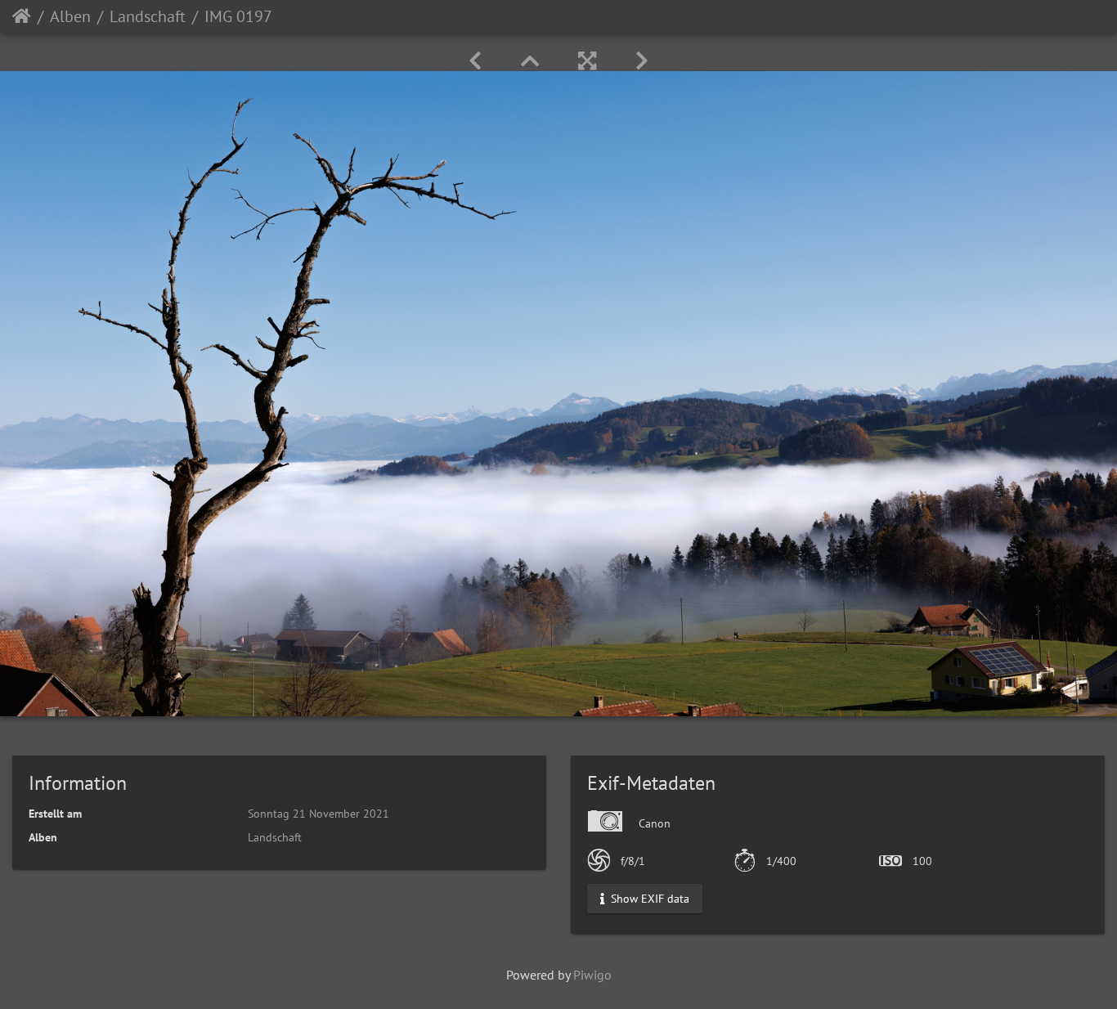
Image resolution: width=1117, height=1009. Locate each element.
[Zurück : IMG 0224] (475, 60)
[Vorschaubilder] (529, 60)
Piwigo (592, 974)
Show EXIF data (648, 897)
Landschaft (148, 16)
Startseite (21, 16)
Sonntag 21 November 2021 (318, 813)
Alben (70, 16)
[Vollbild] (587, 60)
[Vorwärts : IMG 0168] (642, 60)
